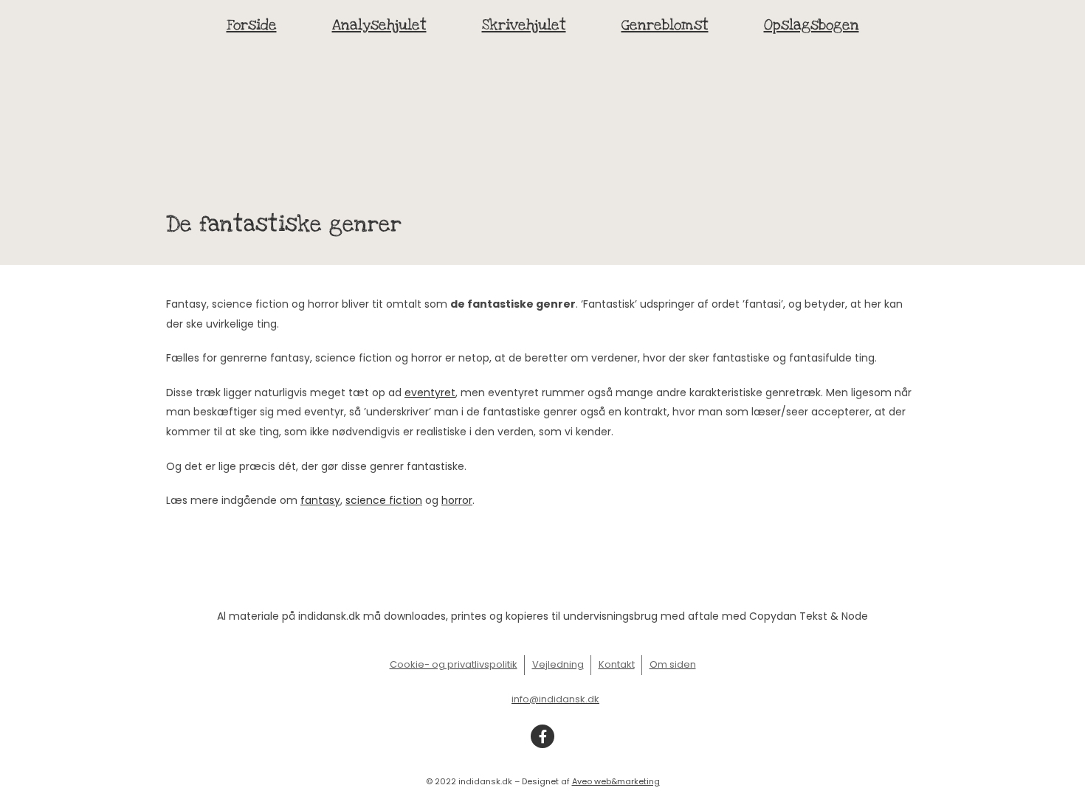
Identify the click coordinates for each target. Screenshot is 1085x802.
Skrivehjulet (524, 25)
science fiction (383, 500)
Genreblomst (665, 25)
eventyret (429, 392)
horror (456, 500)
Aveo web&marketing (616, 781)
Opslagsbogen (811, 25)
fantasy (320, 500)
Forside (252, 25)
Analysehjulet (379, 25)
